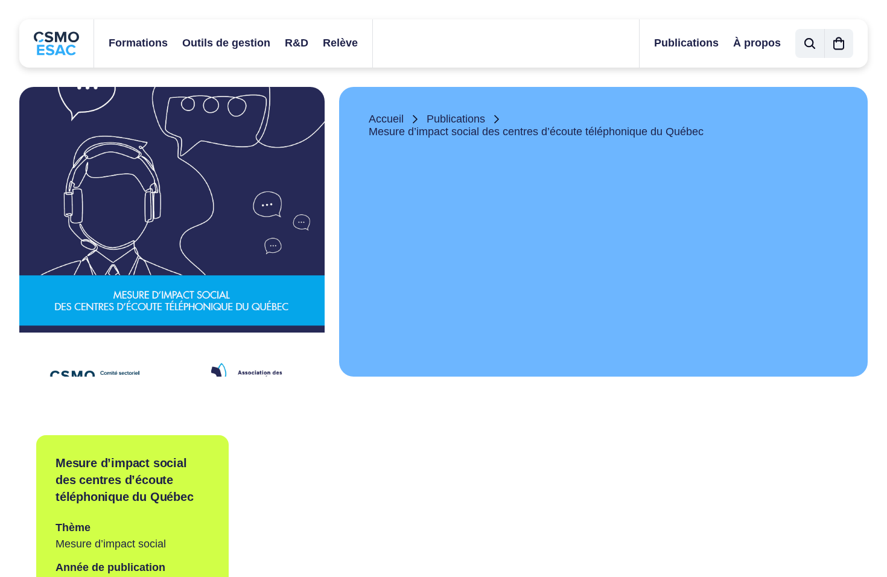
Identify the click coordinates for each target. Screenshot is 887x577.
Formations (138, 43)
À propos (757, 43)
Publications (686, 43)
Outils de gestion (226, 43)
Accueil (386, 119)
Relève (340, 43)
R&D (296, 43)
